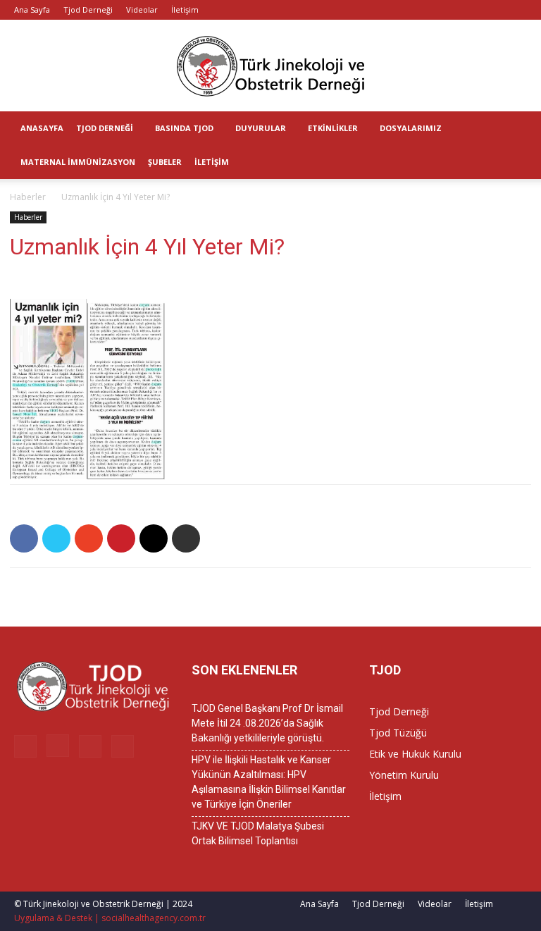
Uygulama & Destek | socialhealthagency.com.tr (110, 918)
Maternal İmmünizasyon (77, 161)
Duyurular (260, 128)
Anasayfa (41, 128)
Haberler (28, 197)
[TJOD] (270, 66)
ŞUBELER (165, 161)
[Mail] (493, 10)
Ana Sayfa (32, 9)
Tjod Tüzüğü (398, 732)
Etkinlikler (333, 128)
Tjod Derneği (88, 9)
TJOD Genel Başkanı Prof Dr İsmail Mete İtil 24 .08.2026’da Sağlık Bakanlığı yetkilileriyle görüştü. (267, 723)
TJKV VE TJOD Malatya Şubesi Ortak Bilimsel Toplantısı (258, 833)
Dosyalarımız (411, 128)
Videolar (142, 9)
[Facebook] (446, 10)
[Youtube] (516, 10)
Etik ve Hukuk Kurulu (415, 753)
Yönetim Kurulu (404, 775)
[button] (524, 128)
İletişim (185, 9)
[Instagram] (469, 10)
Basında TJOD (184, 128)
